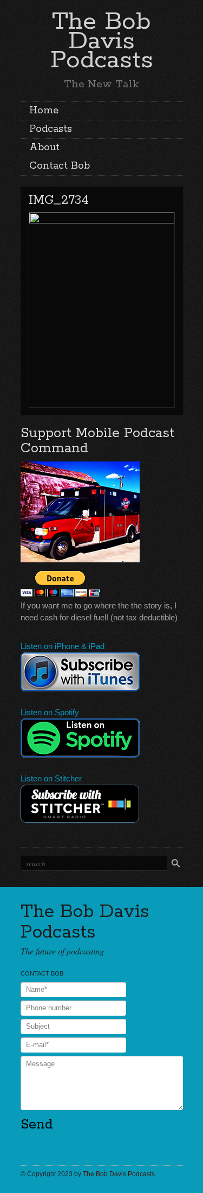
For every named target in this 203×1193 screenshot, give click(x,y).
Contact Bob (59, 165)
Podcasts (50, 129)
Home (43, 110)
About (44, 147)
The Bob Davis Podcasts (101, 41)
